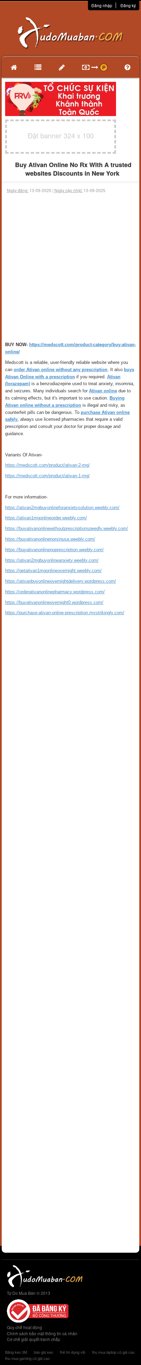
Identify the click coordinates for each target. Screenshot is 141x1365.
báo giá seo (43, 1352)
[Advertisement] (70, 267)
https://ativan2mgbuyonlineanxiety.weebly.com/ (52, 560)
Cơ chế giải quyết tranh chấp (33, 1339)
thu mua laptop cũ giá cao (113, 1352)
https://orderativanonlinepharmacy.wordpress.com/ (55, 591)
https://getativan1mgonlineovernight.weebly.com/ (53, 570)
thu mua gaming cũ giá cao (27, 1358)
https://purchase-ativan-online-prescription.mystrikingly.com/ (64, 612)
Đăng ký (128, 5)
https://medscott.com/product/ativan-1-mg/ (47, 475)
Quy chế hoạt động (24, 1327)
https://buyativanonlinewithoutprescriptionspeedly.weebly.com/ (66, 528)
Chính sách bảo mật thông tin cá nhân (42, 1333)
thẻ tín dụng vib (72, 1352)
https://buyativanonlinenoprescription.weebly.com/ (54, 549)
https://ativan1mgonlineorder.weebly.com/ (46, 517)
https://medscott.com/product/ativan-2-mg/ (47, 465)
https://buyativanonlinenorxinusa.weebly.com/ (50, 539)
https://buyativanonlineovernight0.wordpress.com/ (54, 602)
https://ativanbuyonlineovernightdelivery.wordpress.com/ (60, 581)
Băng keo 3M (16, 1352)
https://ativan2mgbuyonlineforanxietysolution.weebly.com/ (62, 507)
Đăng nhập (101, 5)
